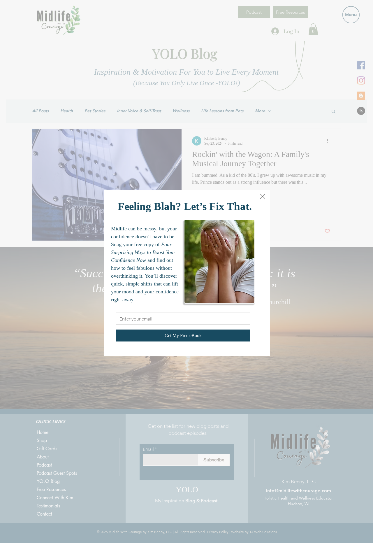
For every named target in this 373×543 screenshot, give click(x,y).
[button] (262, 196)
